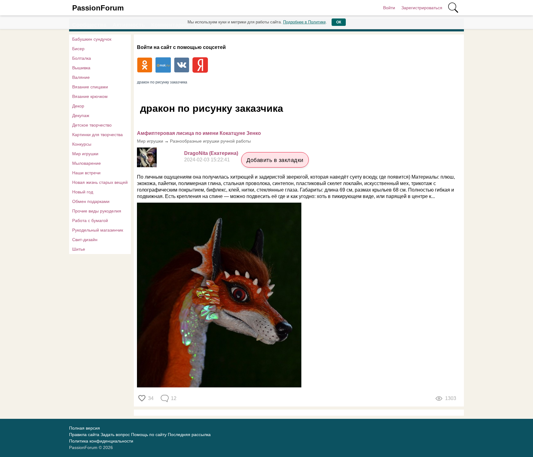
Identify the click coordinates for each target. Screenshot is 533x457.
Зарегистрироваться (421, 7)
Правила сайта (84, 434)
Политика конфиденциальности (101, 441)
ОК (338, 22)
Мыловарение (86, 163)
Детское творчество (92, 125)
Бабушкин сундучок (91, 39)
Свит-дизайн (84, 239)
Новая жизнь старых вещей (100, 182)
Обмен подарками (90, 201)
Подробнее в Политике (304, 22)
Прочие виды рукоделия (96, 210)
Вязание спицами (90, 86)
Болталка (81, 58)
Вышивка (81, 67)
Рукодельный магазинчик (97, 230)
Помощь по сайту (149, 434)
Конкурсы (81, 144)
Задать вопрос (115, 434)
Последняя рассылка (189, 434)
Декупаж (80, 115)
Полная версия (84, 428)
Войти (389, 7)
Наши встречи (86, 172)
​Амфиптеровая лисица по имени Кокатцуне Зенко (199, 133)
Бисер (78, 48)
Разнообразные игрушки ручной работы (210, 141)
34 (151, 398)
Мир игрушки (85, 153)
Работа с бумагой (90, 220)
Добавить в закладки (275, 160)
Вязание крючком (90, 96)
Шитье (78, 249)
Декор (78, 105)
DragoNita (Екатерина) (211, 153)
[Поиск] (453, 7)
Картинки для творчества (97, 134)
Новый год (82, 191)
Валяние (81, 77)
